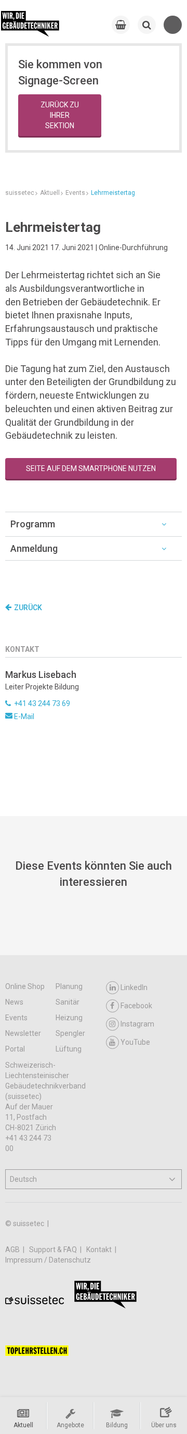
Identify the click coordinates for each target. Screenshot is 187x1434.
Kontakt (99, 1249)
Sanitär (67, 1002)
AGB (13, 1249)
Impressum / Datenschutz (48, 1260)
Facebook (136, 1006)
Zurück (28, 607)
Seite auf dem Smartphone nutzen (91, 468)
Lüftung (69, 1049)
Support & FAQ (53, 1249)
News (14, 1002)
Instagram (137, 1024)
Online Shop (25, 986)
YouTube (135, 1042)
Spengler (70, 1033)
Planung (69, 986)
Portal (15, 1049)
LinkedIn (134, 987)
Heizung (69, 1017)
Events (16, 1017)
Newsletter (23, 1033)
